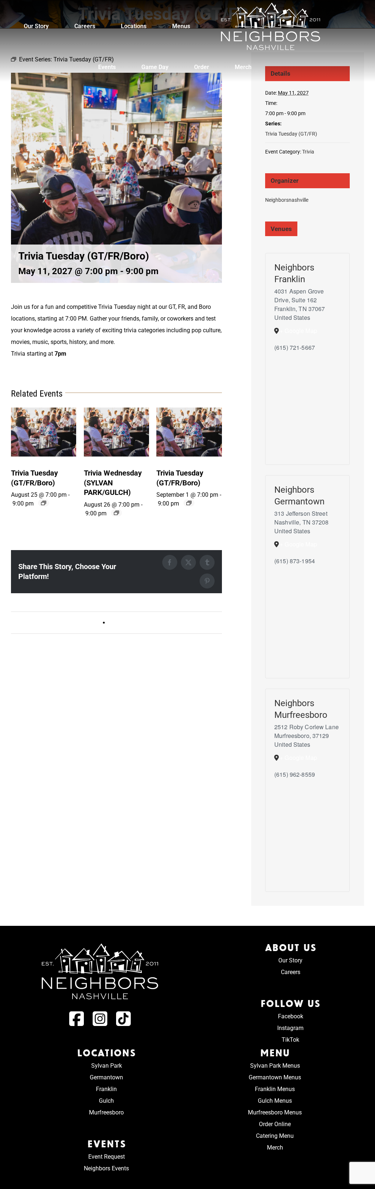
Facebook (290, 1016)
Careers (290, 972)
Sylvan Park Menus (275, 1065)
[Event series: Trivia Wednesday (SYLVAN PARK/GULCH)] (116, 513)
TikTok (290, 1039)
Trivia (308, 152)
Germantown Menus (275, 1077)
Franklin (106, 1089)
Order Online (275, 1124)
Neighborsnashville (286, 200)
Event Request (106, 1156)
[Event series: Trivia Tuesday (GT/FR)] (43, 503)
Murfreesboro (106, 1112)
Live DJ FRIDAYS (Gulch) (47, 622)
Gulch (106, 1100)
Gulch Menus (275, 1100)
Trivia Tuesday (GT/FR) (291, 134)
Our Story (290, 960)
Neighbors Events (106, 1168)
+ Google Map (298, 330)
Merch (275, 1147)
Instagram (290, 1028)
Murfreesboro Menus (275, 1112)
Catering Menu (275, 1135)
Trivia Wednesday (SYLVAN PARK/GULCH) (163, 622)
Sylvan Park (106, 1065)
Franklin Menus (275, 1089)
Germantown (106, 1077)
